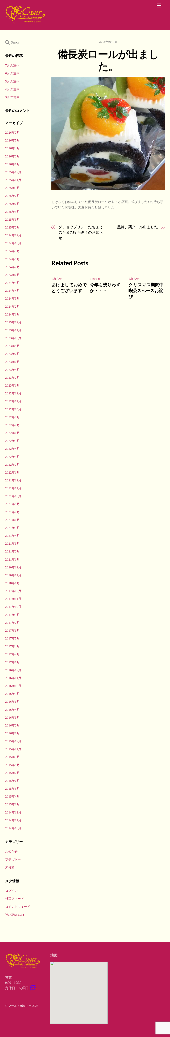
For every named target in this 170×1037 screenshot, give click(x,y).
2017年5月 (12, 638)
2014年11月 (13, 820)
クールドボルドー (20, 1005)
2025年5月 (12, 211)
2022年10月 (13, 409)
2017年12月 (13, 591)
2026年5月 (12, 140)
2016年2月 (12, 725)
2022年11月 (13, 401)
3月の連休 (12, 97)
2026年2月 (12, 156)
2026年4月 (12, 148)
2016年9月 (12, 693)
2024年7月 (12, 267)
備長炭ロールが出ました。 (108, 60)
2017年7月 (12, 622)
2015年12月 (13, 741)
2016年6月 (12, 701)
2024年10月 (13, 243)
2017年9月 (12, 614)
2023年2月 (12, 377)
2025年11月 (13, 180)
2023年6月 (12, 362)
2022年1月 (12, 472)
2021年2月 (12, 551)
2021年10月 (13, 496)
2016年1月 (12, 733)
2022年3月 (12, 456)
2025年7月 (12, 195)
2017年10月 (13, 606)
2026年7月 (12, 132)
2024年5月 (12, 282)
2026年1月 (12, 164)
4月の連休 (12, 89)
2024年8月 (12, 259)
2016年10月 (13, 686)
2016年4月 (12, 709)
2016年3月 (12, 717)
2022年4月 (12, 448)
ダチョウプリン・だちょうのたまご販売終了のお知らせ (80, 232)
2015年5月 (12, 788)
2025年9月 (12, 188)
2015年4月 (12, 796)
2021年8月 (12, 504)
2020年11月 (13, 575)
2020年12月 (13, 567)
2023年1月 (12, 385)
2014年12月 (13, 812)
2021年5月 (12, 527)
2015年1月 (12, 804)
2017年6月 (12, 630)
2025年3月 (12, 219)
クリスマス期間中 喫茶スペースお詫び (148, 290)
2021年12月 (13, 480)
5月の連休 (12, 81)
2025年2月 (12, 227)
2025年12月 (13, 172)
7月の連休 (12, 65)
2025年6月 (12, 203)
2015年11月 (13, 749)
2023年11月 (13, 330)
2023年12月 (13, 322)
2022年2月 (12, 464)
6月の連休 (12, 73)
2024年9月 (12, 251)
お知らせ (56, 278)
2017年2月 (12, 654)
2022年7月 (12, 425)
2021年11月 (13, 488)
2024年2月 (12, 306)
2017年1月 (12, 662)
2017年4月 (12, 646)
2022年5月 (12, 440)
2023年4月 (12, 369)
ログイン (11, 890)
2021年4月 (12, 535)
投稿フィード (14, 898)
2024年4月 (12, 290)
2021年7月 (12, 512)
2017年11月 (13, 599)
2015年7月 (12, 773)
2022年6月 (12, 433)
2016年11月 (13, 678)
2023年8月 (12, 346)
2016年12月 (13, 670)
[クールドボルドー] (26, 22)
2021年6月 (12, 520)
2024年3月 (12, 298)
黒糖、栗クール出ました (137, 227)
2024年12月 (13, 235)
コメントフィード (17, 906)
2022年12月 (13, 393)
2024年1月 (12, 314)
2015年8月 (12, 765)
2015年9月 (12, 757)
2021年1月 (12, 559)
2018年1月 (12, 583)
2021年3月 (12, 543)
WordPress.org (14, 914)
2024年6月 (12, 275)
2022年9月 (12, 417)
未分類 (10, 867)
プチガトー (13, 859)
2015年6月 (12, 780)
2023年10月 (13, 338)
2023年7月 (12, 353)
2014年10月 (13, 828)
